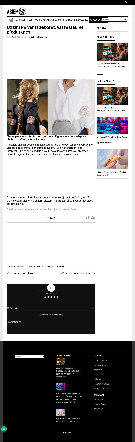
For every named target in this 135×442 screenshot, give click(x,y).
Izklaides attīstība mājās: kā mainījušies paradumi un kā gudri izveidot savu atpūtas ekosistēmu (69, 398)
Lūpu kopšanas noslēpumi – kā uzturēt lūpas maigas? (69, 420)
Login (92, 308)
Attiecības (55, 20)
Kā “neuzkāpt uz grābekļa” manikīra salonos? (78, 273)
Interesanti (69, 20)
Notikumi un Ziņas (102, 389)
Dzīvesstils (82, 20)
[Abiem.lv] (11, 20)
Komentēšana (100, 404)
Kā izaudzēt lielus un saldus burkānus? (21, 273)
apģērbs (39, 266)
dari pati (47, 266)
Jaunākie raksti (24, 20)
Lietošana (98, 400)
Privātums (98, 409)
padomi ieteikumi (57, 266)
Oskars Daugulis (38, 37)
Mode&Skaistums (98, 20)
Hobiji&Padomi (41, 20)
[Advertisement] (51, 59)
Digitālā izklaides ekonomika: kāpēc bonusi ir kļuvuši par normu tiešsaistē (68, 372)
